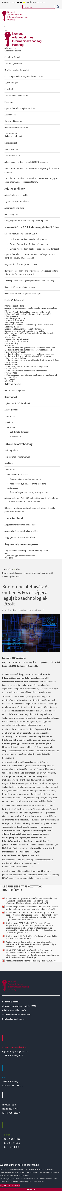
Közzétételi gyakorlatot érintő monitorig (28, 483)
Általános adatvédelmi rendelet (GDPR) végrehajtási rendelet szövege (32, 170)
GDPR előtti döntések (19, 431)
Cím (4, 1077)
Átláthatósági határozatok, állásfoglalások (29, 492)
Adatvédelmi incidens (14, 207)
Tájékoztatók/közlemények (17, 201)
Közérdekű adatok (13, 50)
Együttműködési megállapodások (20, 108)
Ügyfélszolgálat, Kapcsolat (17, 70)
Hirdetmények (11, 397)
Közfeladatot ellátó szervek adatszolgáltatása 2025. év (31, 960)
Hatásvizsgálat (11, 214)
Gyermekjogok (11, 82)
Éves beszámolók (12, 57)
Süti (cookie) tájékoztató (13, 1019)
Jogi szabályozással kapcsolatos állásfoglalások (26, 550)
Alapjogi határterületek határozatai (20, 524)
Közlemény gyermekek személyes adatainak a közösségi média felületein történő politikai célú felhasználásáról (32, 907)
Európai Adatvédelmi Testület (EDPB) (21, 233)
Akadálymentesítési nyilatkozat (16, 1014)
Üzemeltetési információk (16, 127)
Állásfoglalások (11, 409)
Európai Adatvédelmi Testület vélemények (29, 244)
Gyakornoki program (14, 121)
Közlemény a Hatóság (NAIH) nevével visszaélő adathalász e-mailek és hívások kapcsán (32, 937)
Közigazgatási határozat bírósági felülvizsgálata (26, 220)
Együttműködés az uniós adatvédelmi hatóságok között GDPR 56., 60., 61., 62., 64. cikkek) (30, 256)
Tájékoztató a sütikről (10, 1185)
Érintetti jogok (11, 142)
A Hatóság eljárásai (13, 63)
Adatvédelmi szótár (13, 155)
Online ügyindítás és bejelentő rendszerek (24, 76)
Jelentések (10, 416)
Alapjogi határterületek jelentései (20, 537)
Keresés (58, 6)
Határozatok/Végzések (15, 390)
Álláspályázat (10, 114)
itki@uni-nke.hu (29, 878)
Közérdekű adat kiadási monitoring (25, 479)
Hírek (14, 610)
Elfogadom (31, 1189)
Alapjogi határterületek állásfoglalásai (22, 531)
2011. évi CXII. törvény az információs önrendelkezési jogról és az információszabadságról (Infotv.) (31, 180)
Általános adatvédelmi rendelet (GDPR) (19, 1006)
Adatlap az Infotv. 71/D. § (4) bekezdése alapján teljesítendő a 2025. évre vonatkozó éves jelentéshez (32, 500)
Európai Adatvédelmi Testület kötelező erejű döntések (34, 248)
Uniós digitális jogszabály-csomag (20, 287)
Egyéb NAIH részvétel (14, 300)
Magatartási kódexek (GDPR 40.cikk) (21, 264)
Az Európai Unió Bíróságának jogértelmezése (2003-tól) (29, 280)
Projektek (9, 89)
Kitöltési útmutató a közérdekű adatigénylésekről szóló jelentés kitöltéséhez (30, 510)
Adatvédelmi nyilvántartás (16, 195)
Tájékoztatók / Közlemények (17, 403)
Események (10, 102)
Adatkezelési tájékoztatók (16, 95)
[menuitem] (32, 88)
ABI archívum (15, 436)
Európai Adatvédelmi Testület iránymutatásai (30, 239)
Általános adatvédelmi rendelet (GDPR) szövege (26, 162)
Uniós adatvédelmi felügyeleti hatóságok (23, 293)
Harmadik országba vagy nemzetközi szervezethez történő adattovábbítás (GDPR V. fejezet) (31, 272)
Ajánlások (9, 422)
